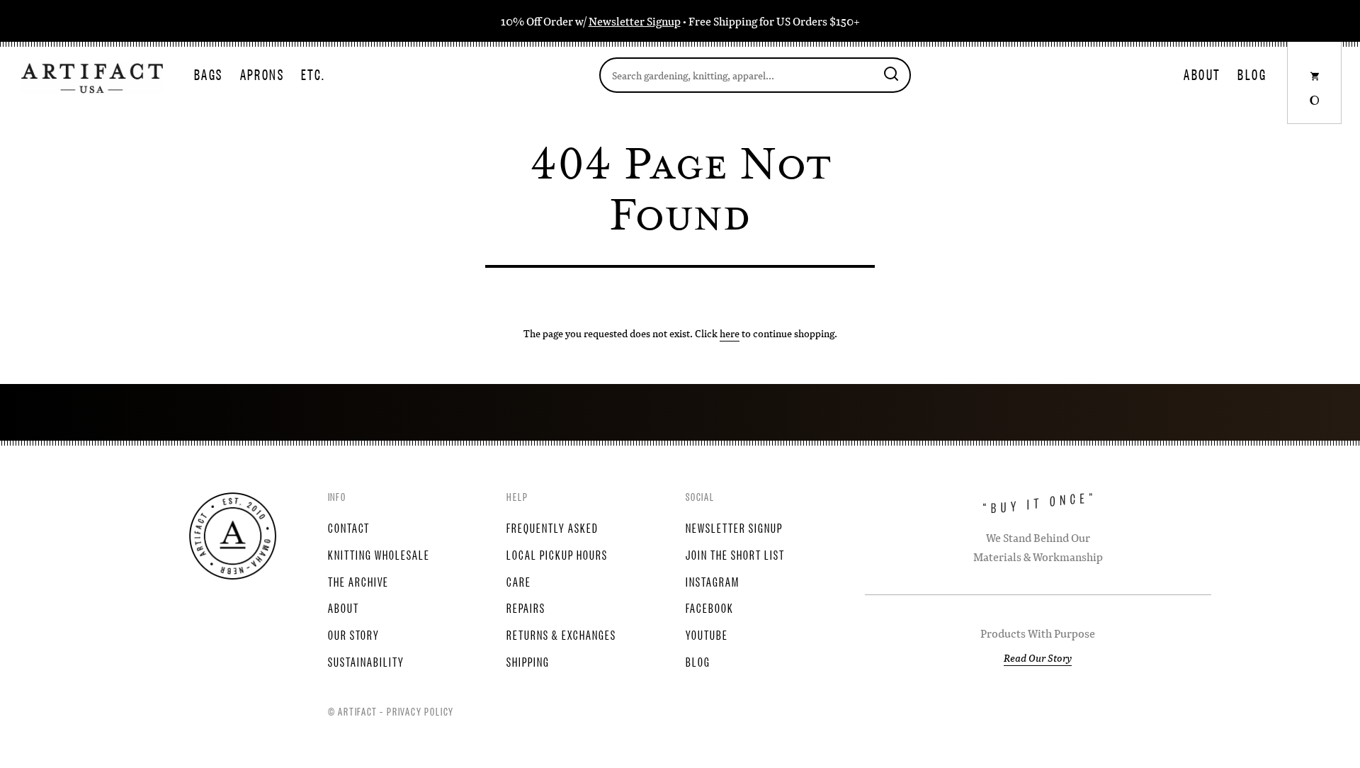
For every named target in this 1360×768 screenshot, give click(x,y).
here (730, 333)
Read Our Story (1038, 657)
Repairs (525, 607)
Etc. (313, 74)
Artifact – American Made (232, 536)
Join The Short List (735, 554)
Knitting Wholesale (379, 554)
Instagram (713, 580)
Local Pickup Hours (557, 554)
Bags (208, 74)
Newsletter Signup (635, 21)
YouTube (707, 634)
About (1202, 74)
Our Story (354, 634)
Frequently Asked (552, 527)
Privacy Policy (420, 710)
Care (518, 580)
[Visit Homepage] (92, 76)
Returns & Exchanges (561, 634)
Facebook (710, 607)
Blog (1251, 74)
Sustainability (366, 661)
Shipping (528, 661)
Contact (349, 527)
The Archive (358, 580)
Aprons (262, 74)
